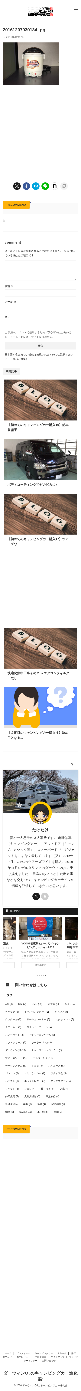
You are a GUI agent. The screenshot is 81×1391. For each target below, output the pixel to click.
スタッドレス (65, 1019)
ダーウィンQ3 (15, 1050)
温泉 (41, 1104)
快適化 (11, 1104)
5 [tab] (45, 976)
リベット (12, 1088)
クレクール (13, 1019)
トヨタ (37, 1065)
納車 (9, 1111)
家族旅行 (52, 1096)
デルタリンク (43, 1058)
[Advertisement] (40, 132)
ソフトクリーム (15, 1042)
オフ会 (53, 1004)
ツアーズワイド (16, 1058)
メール (10, 301)
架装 (27, 1104)
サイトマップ (57, 1357)
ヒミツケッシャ (34, 1073)
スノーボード (14, 1034)
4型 (9, 1004)
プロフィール (23, 1353)
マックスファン (61, 1081)
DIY (22, 1004)
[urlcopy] (64, 186)
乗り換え (47, 1088)
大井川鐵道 (32, 1096)
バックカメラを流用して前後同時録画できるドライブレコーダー (40, 947)
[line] (45, 186)
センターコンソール (42, 1034)
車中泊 (42, 1111)
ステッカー (13, 1027)
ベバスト (12, 1081)
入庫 (64, 1088)
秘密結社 (58, 1104)
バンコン (12, 1073)
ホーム (8, 1353)
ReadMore (40, 965)
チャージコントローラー (46, 1050)
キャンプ (61, 1011)
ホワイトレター (34, 1081)
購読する (15, 910)
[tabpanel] (40, 944)
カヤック (12, 1011)
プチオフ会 (58, 1073)
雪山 (58, 1111)
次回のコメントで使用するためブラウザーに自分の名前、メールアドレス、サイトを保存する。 (38, 334)
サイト (9, 317)
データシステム (15, 1065)
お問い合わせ (49, 1360)
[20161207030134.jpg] (36, 186)
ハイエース (56, 1065)
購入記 (25, 1111)
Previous (6, 943)
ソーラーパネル (42, 1042)
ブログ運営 (40, 1357)
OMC (37, 1004)
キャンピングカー (36, 1011)
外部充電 (12, 1096)
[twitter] (17, 186)
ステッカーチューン (39, 1027)
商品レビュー (23, 1357)
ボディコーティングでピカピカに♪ (32, 484)
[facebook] (26, 186)
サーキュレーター (38, 1019)
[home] (45, 896)
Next (74, 943)
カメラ (69, 1004)
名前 (9, 286)
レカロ (29, 1088)
